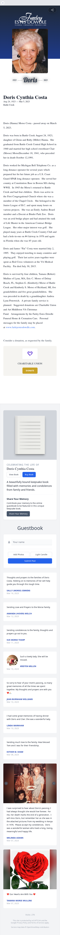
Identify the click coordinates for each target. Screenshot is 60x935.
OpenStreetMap (33, 927)
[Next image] (54, 783)
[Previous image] (6, 783)
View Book (13, 474)
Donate (30, 370)
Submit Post (30, 561)
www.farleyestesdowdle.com (20, 327)
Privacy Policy (22, 923)
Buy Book (29, 474)
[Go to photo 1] (29, 801)
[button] (30, 783)
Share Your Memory (18, 513)
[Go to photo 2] (30, 801)
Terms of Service (37, 923)
